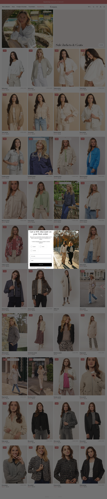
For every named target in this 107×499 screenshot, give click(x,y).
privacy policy (48, 267)
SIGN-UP (41, 264)
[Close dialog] (77, 232)
